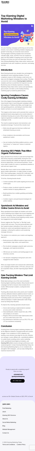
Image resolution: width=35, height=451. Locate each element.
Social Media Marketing (9, 422)
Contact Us (5, 433)
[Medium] (18, 447)
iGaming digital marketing (24, 81)
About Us (5, 418)
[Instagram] (7, 447)
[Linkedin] (3, 447)
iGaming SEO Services (9, 415)
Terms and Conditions (8, 444)
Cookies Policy (21, 444)
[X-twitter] (10, 447)
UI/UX (4, 411)
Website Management (8, 429)
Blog (3, 426)
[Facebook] (14, 447)
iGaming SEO (5, 343)
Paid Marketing (6, 408)
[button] (32, 2)
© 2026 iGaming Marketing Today (12, 442)
